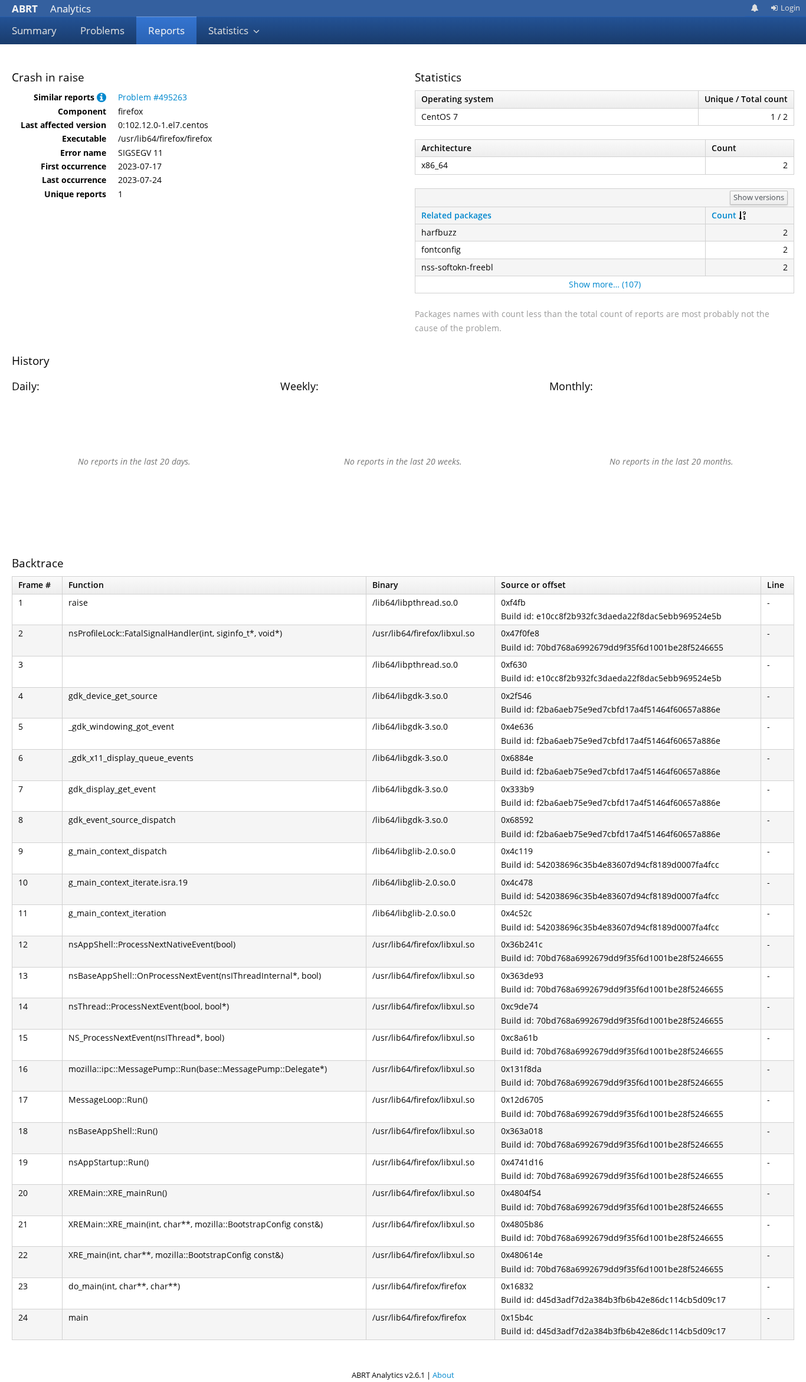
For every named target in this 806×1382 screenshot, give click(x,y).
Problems (102, 30)
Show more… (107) (605, 284)
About (443, 1375)
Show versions (758, 197)
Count (724, 215)
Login (790, 7)
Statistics (229, 30)
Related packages (456, 215)
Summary (34, 30)
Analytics (51, 8)
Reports (166, 30)
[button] (101, 97)
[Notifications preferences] (755, 8)
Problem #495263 (152, 97)
